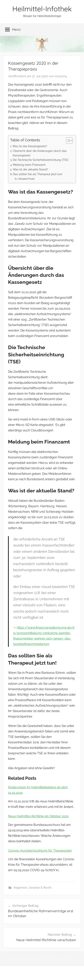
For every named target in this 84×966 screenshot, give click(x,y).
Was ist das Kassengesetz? (30, 146)
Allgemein (20, 887)
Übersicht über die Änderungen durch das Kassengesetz (40, 153)
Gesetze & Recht (40, 887)
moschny (61, 76)
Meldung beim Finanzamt (29, 164)
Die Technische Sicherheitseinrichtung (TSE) (41, 159)
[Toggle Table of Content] (67, 140)
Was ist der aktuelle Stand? (30, 169)
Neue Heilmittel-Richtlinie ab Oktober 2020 (38, 816)
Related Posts (27, 178)
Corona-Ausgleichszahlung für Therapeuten (40, 850)
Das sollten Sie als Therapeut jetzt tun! (37, 174)
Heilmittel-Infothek (42, 8)
